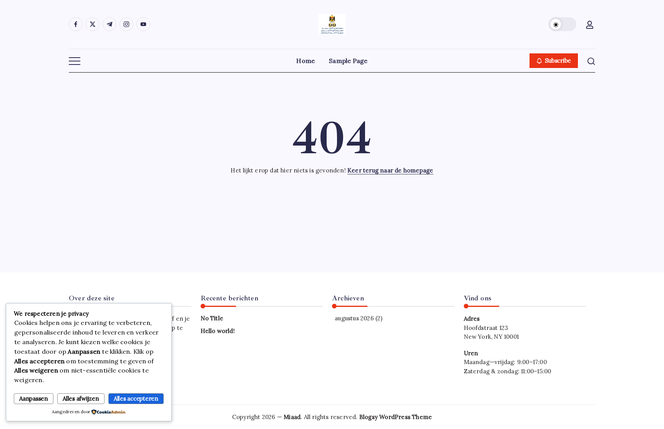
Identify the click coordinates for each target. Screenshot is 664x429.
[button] (562, 24)
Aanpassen (33, 398)
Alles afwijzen (81, 398)
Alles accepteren (136, 398)
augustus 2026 (354, 318)
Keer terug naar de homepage (390, 170)
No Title (212, 318)
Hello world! (218, 331)
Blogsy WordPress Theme (395, 417)
